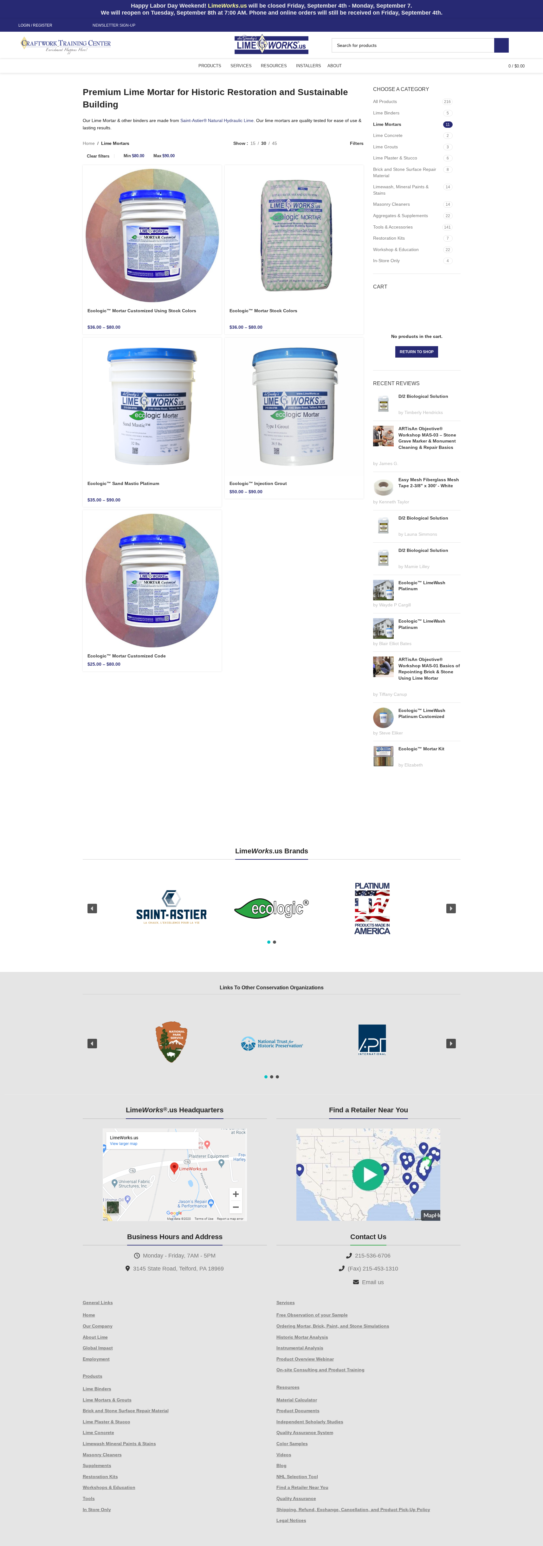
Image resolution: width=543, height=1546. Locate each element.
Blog (281, 1465)
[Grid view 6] (312, 143)
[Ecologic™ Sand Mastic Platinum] (152, 407)
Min (134, 155)
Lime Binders (386, 112)
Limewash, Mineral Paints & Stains (401, 190)
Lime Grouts (385, 146)
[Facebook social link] (62, 25)
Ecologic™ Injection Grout (258, 483)
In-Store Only (386, 260)
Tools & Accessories (393, 227)
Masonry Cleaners (391, 204)
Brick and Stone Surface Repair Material (404, 172)
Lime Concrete (388, 135)
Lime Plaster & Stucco (395, 157)
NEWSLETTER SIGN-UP (114, 25)
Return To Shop (417, 352)
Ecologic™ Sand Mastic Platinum (123, 483)
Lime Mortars (387, 124)
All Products (385, 101)
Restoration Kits (389, 238)
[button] (92, 908)
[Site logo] (271, 44)
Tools (89, 1498)
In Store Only (97, 1509)
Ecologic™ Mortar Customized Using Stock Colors (141, 310)
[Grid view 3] (322, 143)
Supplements (97, 1465)
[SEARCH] (501, 45)
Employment (96, 1359)
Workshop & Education (396, 249)
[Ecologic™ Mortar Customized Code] (152, 579)
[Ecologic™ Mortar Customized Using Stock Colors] (152, 234)
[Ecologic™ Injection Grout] (294, 407)
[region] (272, 908)
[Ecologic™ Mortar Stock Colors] (294, 234)
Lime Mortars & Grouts (107, 1399)
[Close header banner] (535, 9)
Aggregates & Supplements (400, 215)
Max (164, 155)
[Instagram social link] (70, 25)
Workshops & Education (109, 1487)
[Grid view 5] (302, 143)
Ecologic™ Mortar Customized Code (126, 655)
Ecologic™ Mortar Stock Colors (263, 310)
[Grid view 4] (332, 143)
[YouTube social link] (77, 25)
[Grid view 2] (292, 143)
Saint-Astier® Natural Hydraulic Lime (217, 120)
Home (89, 143)
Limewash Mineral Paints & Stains (119, 1443)
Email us (373, 1282)
